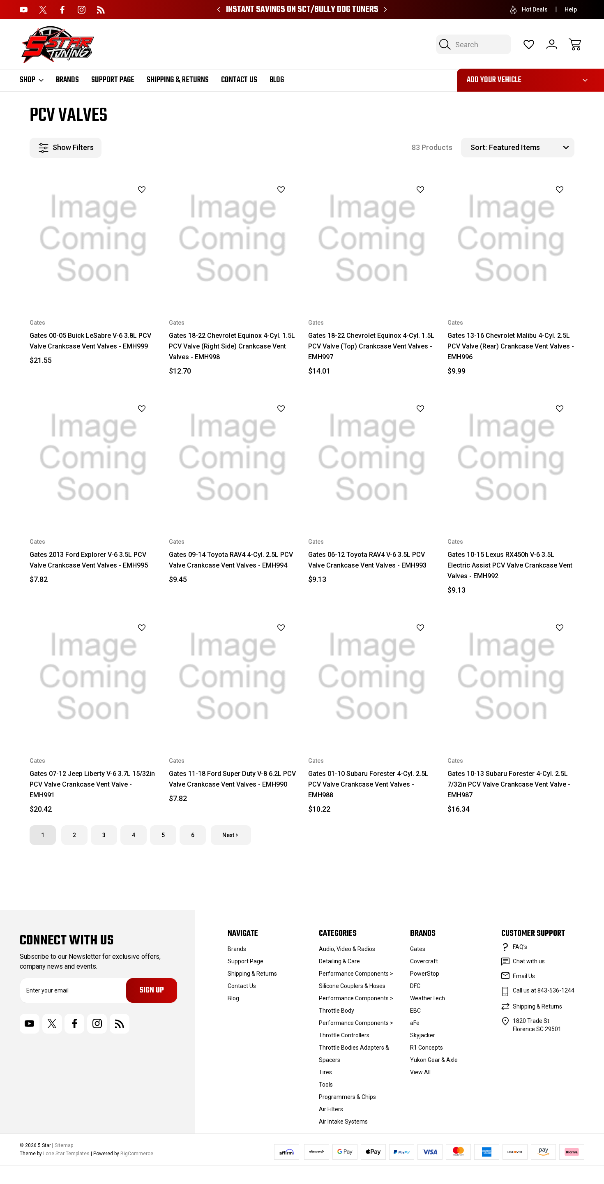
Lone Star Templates (66, 1153)
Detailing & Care (339, 961)
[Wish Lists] (528, 44)
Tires (325, 1072)
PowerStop (424, 973)
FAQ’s (520, 947)
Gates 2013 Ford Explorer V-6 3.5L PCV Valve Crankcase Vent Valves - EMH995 (89, 560)
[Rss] (101, 10)
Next (228, 835)
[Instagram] (81, 10)
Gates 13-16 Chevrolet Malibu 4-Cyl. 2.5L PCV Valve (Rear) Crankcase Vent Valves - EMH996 (510, 346)
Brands (67, 80)
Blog (277, 80)
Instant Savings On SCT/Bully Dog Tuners (302, 10)
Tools (326, 1084)
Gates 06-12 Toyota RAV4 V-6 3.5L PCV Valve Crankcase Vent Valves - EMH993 (367, 560)
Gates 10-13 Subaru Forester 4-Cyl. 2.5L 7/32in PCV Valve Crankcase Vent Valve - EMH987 (508, 784)
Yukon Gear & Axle (434, 1060)
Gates (417, 949)
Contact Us (239, 80)
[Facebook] (62, 10)
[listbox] (530, 147)
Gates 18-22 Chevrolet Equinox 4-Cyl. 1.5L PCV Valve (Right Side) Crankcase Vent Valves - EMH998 (232, 346)
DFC (415, 986)
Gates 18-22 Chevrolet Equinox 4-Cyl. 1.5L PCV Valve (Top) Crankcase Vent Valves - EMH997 (371, 346)
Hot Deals (535, 9)
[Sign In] (551, 44)
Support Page (112, 80)
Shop (27, 80)
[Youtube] (24, 10)
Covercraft (424, 961)
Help (571, 9)
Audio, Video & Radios (347, 949)
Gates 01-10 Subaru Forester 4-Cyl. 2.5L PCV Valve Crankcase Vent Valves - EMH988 (368, 784)
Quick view (120, 207)
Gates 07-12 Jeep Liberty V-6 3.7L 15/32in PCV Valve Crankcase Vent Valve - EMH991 (92, 784)
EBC (415, 1010)
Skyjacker (422, 1035)
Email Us (524, 976)
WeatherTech (427, 998)
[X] (43, 10)
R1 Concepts (426, 1047)
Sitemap (64, 1145)
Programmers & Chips (347, 1097)
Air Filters (331, 1109)
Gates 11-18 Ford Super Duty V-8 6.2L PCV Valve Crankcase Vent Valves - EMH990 (232, 779)
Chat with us (529, 961)
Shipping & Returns (178, 80)
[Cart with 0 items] (574, 44)
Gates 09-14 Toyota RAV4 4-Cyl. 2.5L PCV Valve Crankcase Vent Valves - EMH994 (231, 560)
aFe (415, 1023)
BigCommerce (136, 1153)
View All (420, 1072)
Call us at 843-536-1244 (543, 990)
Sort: (478, 147)
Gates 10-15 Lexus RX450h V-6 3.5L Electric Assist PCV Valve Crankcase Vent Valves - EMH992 (509, 565)
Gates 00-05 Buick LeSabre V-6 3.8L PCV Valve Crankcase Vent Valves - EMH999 (90, 341)
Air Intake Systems (343, 1121)
